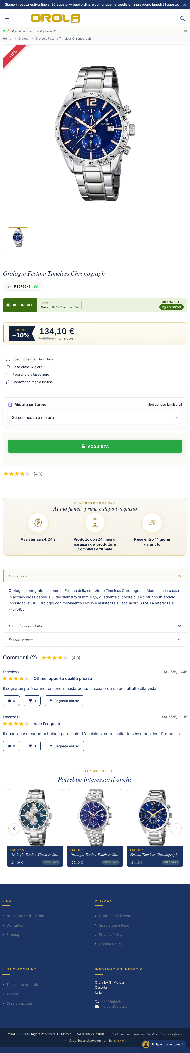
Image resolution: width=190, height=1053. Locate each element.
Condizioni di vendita (117, 916)
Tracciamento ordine (23, 984)
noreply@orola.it (114, 1006)
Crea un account (20, 1003)
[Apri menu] (7, 18)
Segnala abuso (64, 701)
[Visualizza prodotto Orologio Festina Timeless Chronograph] (35, 817)
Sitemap (13, 934)
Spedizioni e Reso (114, 925)
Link (7, 901)
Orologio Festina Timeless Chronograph (35, 854)
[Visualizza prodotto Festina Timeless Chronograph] (155, 817)
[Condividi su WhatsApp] (36, 285)
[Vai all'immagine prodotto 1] (18, 237)
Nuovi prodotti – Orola (25, 916)
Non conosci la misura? (165, 404)
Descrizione (18, 575)
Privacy (104, 901)
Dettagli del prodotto (25, 625)
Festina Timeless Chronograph (154, 854)
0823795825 (111, 1001)
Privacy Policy (111, 934)
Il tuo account (19, 969)
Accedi (12, 994)
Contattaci (15, 925)
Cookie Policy (110, 944)
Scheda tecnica (21, 639)
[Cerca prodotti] (182, 18)
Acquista (98, 446)
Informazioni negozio (119, 969)
